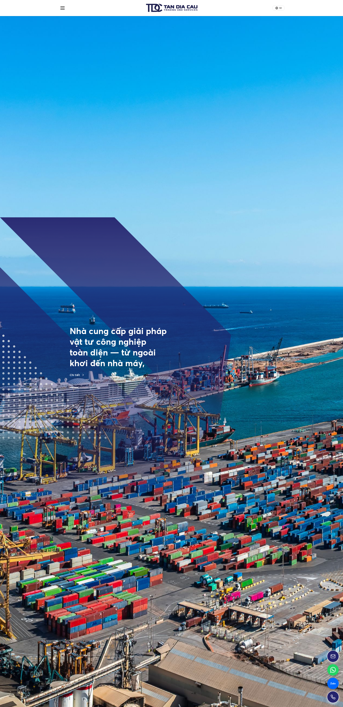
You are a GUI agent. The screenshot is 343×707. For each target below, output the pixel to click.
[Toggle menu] (62, 8)
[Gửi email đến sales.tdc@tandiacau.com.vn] (333, 656)
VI (280, 8)
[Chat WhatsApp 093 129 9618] (333, 670)
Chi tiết (75, 407)
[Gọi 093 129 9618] (333, 697)
